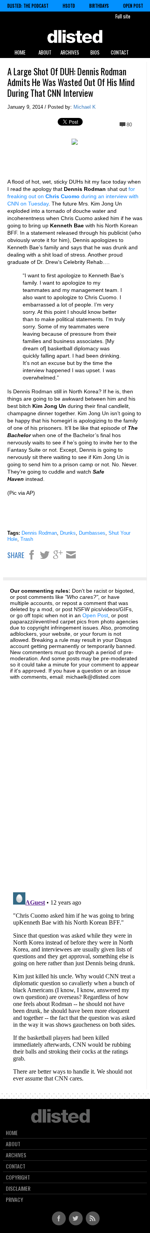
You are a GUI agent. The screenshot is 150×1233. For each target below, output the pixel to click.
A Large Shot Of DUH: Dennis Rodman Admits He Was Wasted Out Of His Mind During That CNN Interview (71, 82)
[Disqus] (74, 782)
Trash (26, 539)
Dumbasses (92, 533)
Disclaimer (18, 1188)
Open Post (133, 6)
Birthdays (99, 6)
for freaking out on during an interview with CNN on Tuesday (72, 196)
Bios (95, 52)
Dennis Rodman (39, 533)
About (45, 52)
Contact (120, 52)
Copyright (18, 1177)
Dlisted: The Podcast (27, 6)
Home (20, 52)
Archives (69, 52)
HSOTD (69, 6)
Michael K (84, 107)
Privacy (14, 1199)
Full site (122, 16)
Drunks (68, 533)
